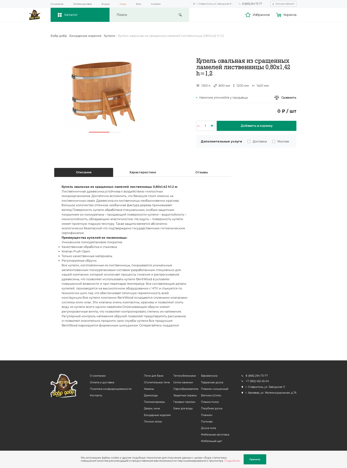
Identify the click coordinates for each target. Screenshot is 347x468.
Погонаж (207, 421)
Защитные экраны (185, 395)
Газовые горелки (184, 402)
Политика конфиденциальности (111, 389)
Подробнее (232, 460)
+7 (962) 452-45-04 (257, 381)
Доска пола (208, 428)
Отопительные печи (157, 382)
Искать (180, 14)
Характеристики (142, 172)
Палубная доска (211, 408)
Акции (123, 4)
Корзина (289, 15)
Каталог (71, 15)
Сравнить (288, 97)
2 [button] (116, 132)
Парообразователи (185, 389)
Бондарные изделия (157, 415)
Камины (149, 389)
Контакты (155, 4)
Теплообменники (184, 375)
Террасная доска (212, 382)
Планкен (206, 415)
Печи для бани (153, 375)
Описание (84, 172)
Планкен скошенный (214, 389)
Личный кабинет (284, 3)
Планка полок (210, 402)
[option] (105, 92)
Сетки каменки (183, 382)
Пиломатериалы (154, 402)
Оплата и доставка (82, 4)
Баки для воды (183, 408)
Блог (138, 4)
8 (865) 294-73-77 (252, 3)
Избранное (261, 15)
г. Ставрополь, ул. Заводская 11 (213, 3)
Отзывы (201, 172)
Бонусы (106, 4)
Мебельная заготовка (215, 434)
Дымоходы (151, 395)
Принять (254, 459)
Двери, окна (152, 408)
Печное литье (153, 421)
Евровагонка (209, 375)
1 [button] (99, 132)
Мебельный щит (211, 441)
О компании (57, 4)
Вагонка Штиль (211, 395)
